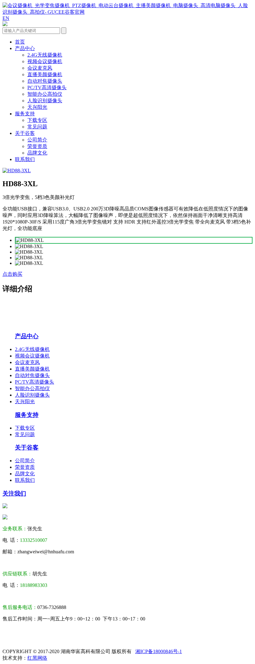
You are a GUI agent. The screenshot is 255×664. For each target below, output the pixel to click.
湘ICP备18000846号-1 (158, 651)
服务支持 (25, 113)
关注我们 (14, 493)
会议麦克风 (39, 68)
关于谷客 (25, 133)
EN (5, 18)
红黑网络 (37, 658)
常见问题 (37, 126)
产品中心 (25, 48)
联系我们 (25, 159)
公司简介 (37, 139)
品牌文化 (37, 152)
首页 (20, 41)
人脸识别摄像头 (44, 100)
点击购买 (12, 274)
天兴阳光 (37, 107)
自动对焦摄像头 (44, 81)
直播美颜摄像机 (44, 74)
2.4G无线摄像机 (44, 55)
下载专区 (37, 120)
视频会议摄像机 (44, 61)
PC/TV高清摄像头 (47, 87)
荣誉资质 (37, 146)
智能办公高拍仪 (44, 94)
